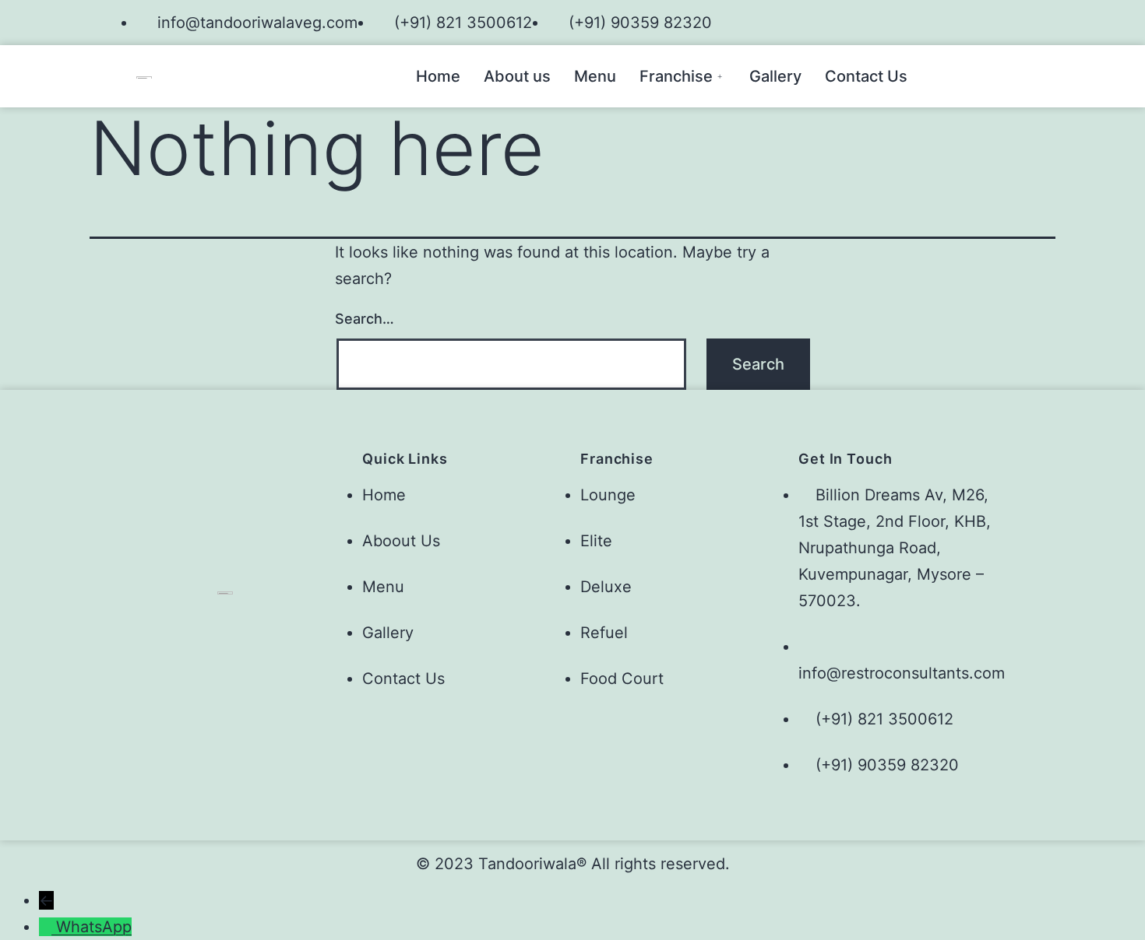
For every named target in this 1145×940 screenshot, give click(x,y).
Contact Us (866, 76)
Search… (364, 318)
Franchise (676, 76)
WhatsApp (94, 926)
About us (517, 76)
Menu (595, 76)
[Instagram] (999, 18)
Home (438, 76)
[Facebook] (973, 18)
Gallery (775, 76)
